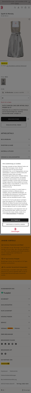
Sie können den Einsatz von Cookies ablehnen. (14, 206)
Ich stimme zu (15, 220)
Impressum (21, 213)
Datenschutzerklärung (11, 213)
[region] (15, 197)
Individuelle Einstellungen (15, 224)
